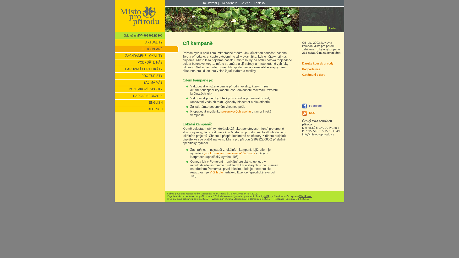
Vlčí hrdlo (216, 172)
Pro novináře (228, 3)
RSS (312, 113)
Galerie (245, 3)
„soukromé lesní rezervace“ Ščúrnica (229, 153)
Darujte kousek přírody (317, 63)
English (156, 102)
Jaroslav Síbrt (293, 199)
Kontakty (259, 3)
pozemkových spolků (236, 111)
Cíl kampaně (152, 49)
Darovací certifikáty (144, 69)
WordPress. (305, 196)
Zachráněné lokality (144, 56)
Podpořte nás (150, 62)
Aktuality (154, 42)
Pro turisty (152, 76)
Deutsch (155, 109)
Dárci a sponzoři (148, 96)
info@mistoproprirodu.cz (318, 134)
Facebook (315, 106)
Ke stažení (210, 3)
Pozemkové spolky (146, 89)
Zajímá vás (153, 82)
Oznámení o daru (313, 74)
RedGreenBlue (254, 199)
